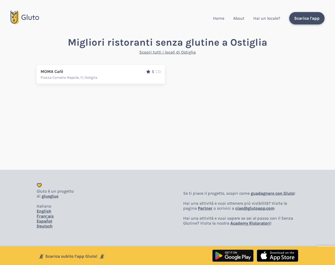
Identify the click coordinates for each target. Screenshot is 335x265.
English (44, 211)
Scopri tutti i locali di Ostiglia (167, 52)
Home (218, 18)
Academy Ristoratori (250, 223)
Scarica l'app (307, 18)
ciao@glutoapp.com (255, 208)
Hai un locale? (266, 18)
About (238, 18)
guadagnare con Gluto (272, 193)
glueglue (50, 196)
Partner (205, 208)
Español (44, 221)
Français (45, 216)
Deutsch (45, 226)
